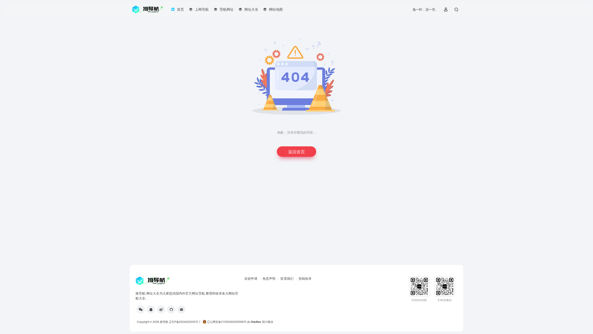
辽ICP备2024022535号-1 (185, 322)
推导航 (164, 322)
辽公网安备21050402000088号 (226, 322)
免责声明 (268, 278)
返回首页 (296, 151)
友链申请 (250, 278)
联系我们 (287, 278)
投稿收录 (305, 278)
